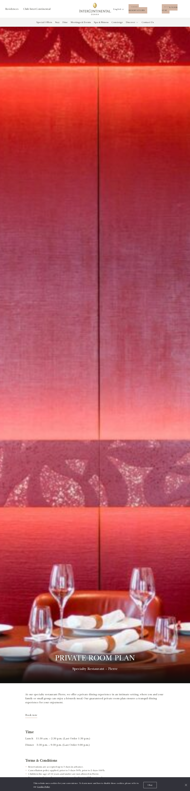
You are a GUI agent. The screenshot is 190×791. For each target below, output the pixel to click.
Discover (130, 22)
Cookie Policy (43, 787)
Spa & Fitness (101, 22)
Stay (57, 22)
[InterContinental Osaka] (95, 9)
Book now (31, 715)
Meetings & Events (81, 22)
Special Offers (44, 22)
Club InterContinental (36, 9)
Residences (12, 9)
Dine (65, 22)
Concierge (117, 22)
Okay (150, 785)
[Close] (186, 785)
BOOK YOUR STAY (170, 9)
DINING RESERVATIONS (137, 9)
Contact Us (148, 22)
